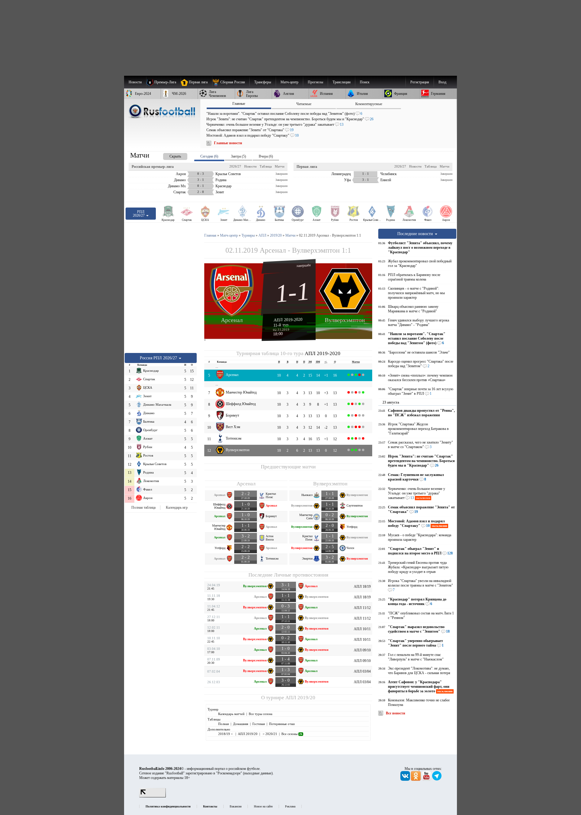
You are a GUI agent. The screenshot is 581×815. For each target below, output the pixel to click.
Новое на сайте (263, 806)
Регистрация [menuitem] (419, 82)
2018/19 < (226, 734)
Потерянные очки (282, 724)
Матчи (279, 166)
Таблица (266, 166)
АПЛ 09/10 (362, 650)
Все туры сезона (260, 714)
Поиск (364, 82)
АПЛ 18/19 (362, 586)
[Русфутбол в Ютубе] (427, 779)
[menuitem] (230, 82)
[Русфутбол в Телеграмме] (437, 779)
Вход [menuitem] (442, 82)
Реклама (290, 806)
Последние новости (415, 233)
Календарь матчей (231, 714)
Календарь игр (177, 507)
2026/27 (235, 166)
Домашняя (240, 724)
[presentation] (169, 155)
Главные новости (228, 143)
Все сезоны (291, 734)
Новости (250, 166)
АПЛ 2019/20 (300, 697)
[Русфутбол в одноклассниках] (416, 779)
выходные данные (257, 773)
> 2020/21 (269, 734)
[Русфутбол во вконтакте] (405, 779)
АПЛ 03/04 (362, 671)
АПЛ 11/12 (362, 608)
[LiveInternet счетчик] (152, 796)
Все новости (395, 713)
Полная (223, 724)
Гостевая (258, 724)
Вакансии (235, 806)
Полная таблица (143, 507)
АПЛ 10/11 (362, 629)
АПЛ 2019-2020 (288, 319)
